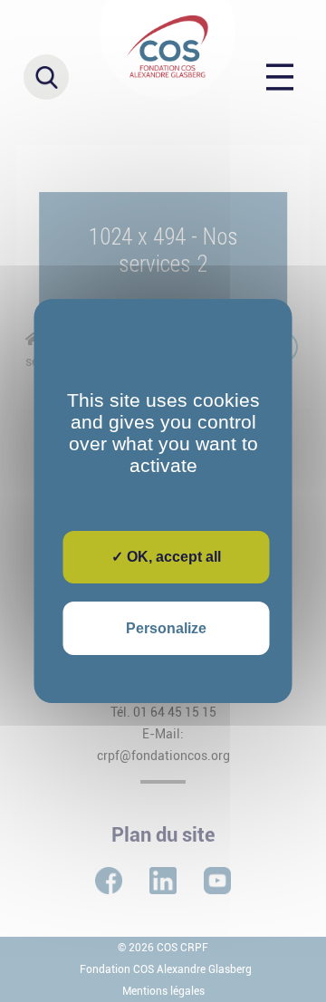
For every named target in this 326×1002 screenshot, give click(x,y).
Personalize (166, 628)
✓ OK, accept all (166, 556)
